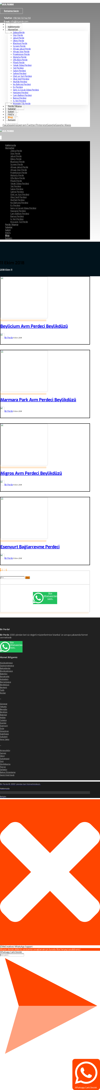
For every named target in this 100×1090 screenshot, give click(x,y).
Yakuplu (3, 706)
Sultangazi (4, 758)
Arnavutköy (5, 750)
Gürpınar (3, 704)
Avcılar (3, 693)
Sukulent (4, 736)
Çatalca (3, 720)
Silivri (2, 756)
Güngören (4, 731)
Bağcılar (3, 715)
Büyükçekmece (6, 671)
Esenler (3, 723)
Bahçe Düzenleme (7, 772)
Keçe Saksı (4, 739)
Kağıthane (4, 734)
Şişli (2, 761)
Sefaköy (3, 769)
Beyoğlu (3, 709)
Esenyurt (4, 725)
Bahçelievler (5, 668)
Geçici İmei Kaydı (7, 775)
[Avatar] (2, 337)
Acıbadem (4, 679)
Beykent (3, 687)
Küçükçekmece (6, 663)
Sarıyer (3, 753)
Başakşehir (5, 676)
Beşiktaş (3, 712)
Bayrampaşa (5, 682)
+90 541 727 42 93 (22, 18)
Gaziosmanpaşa (7, 665)
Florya (3, 767)
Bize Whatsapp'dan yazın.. (50, 596)
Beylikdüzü (4, 684)
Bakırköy (3, 674)
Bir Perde (9, 337)
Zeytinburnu (5, 764)
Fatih (2, 690)
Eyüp (2, 728)
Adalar (3, 717)
